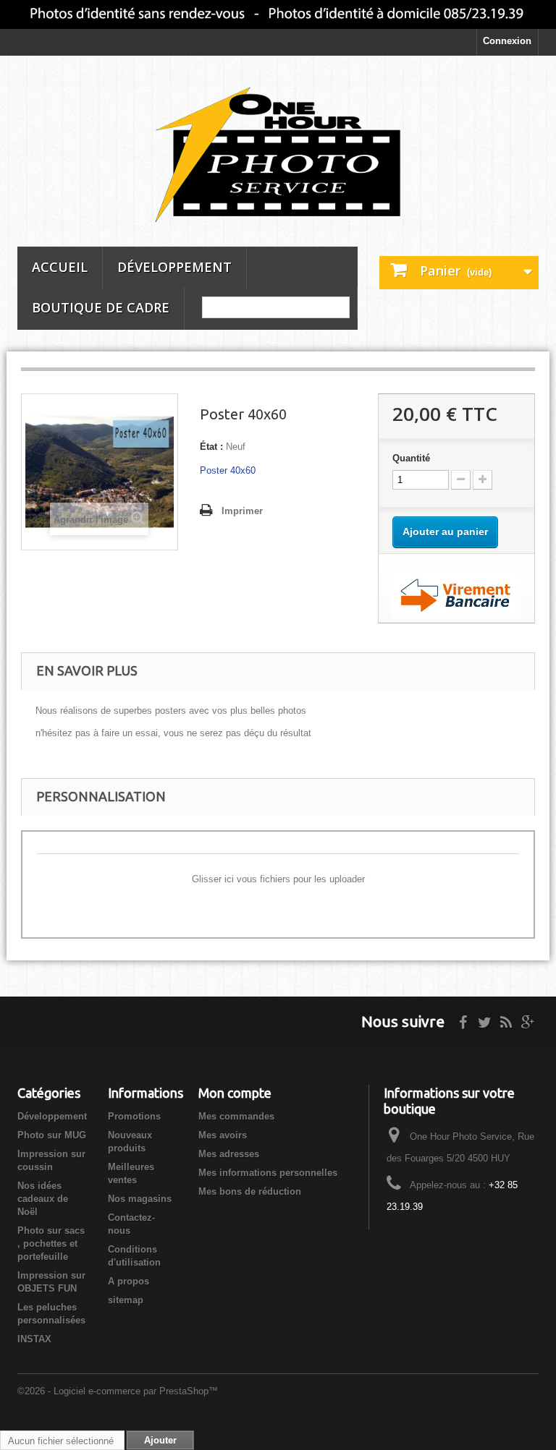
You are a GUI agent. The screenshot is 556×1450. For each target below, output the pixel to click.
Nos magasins (140, 1198)
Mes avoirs (222, 1135)
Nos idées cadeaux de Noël (42, 1198)
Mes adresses (228, 1153)
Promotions (134, 1116)
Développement (174, 267)
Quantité (411, 458)
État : (211, 446)
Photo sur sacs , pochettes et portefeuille (51, 1243)
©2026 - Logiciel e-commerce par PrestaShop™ (117, 1391)
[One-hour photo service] (278, 157)
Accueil (60, 267)
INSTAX (34, 1339)
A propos (128, 1281)
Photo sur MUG (51, 1135)
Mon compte (234, 1093)
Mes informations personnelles (267, 1172)
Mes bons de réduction (249, 1191)
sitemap (125, 1300)
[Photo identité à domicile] (278, 14)
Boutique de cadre (100, 307)
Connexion (507, 40)
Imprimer (242, 511)
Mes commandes (236, 1116)
